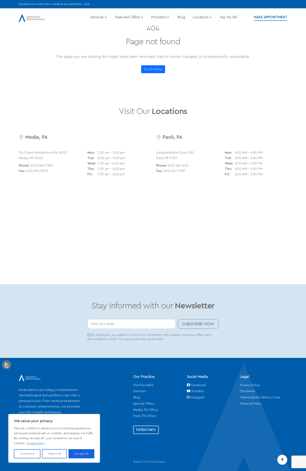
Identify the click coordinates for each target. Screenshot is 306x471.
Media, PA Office (145, 410)
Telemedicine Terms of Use (260, 397)
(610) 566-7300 (41, 165)
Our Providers (143, 385)
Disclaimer (247, 391)
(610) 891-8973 (37, 171)
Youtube (197, 391)
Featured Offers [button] (128, 17)
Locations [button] (201, 17)
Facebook (198, 385)
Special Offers (143, 403)
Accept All (81, 453)
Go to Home (153, 69)
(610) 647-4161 (178, 165)
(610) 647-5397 (174, 171)
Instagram (197, 397)
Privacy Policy (250, 385)
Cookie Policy (35, 443)
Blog (181, 17)
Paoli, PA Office (144, 416)
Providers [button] (159, 17)
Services (139, 391)
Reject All (54, 453)
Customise (27, 453)
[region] (54, 438)
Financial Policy (251, 403)
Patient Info (146, 429)
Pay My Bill (229, 17)
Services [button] (97, 17)
